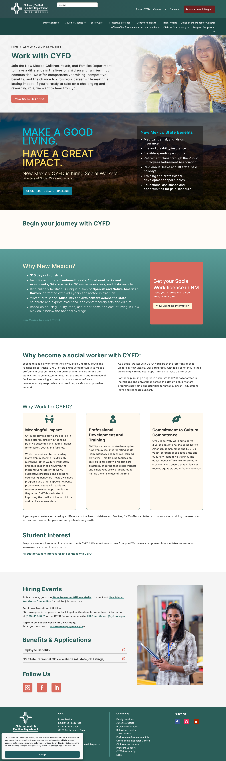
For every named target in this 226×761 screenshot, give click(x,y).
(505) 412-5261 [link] (36, 616)
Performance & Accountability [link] (132, 737)
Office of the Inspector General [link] (198, 22)
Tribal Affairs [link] (170, 22)
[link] (29, 13)
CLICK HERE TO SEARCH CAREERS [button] (47, 190)
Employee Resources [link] (69, 722)
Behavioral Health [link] (146, 22)
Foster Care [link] (96, 22)
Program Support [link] (125, 747)
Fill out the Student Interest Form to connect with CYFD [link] (57, 553)
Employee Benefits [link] (36, 650)
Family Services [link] (50, 22)
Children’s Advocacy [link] (174, 27)
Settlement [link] (68, 726)
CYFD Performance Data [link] (71, 730)
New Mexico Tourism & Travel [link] (41, 320)
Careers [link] (174, 9)
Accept (42, 754)
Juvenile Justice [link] (74, 22)
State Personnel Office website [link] (71, 597)
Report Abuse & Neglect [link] (199, 9)
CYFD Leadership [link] (125, 751)
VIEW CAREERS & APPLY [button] (30, 98)
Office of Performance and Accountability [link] (134, 27)
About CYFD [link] (143, 9)
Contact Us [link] (159, 9)
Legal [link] (119, 754)
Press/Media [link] (65, 719)
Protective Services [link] (119, 22)
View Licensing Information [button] (172, 305)
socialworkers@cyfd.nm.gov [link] (66, 626)
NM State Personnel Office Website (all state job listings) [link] (64, 659)
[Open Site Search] (213, 31)
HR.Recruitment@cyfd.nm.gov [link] (106, 616)
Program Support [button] (202, 27)
